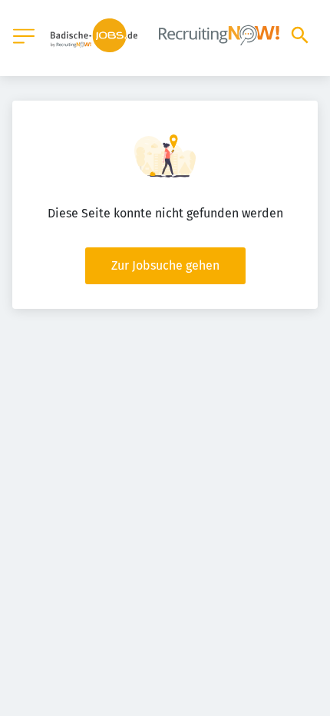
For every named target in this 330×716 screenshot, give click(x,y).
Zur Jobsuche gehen (165, 265)
